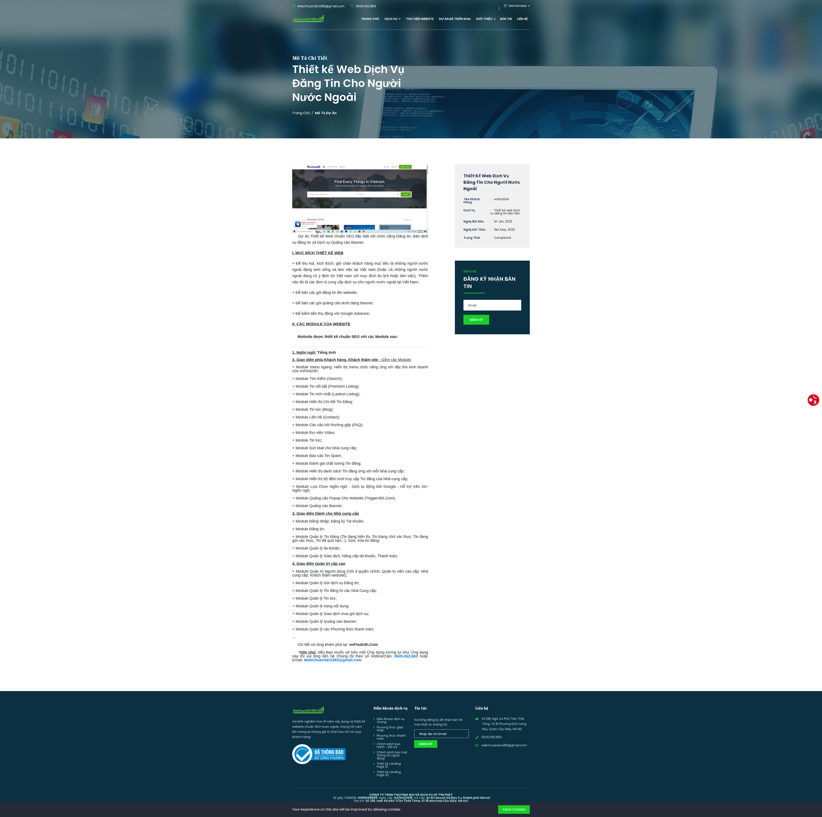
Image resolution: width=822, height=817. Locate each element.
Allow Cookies (514, 809)
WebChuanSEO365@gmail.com (333, 660)
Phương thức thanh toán (391, 737)
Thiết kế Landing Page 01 (389, 765)
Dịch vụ (391, 19)
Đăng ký (425, 744)
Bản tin (506, 19)
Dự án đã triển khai (455, 19)
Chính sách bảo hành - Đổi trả (388, 745)
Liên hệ (522, 19)
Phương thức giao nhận (390, 729)
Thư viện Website (420, 19)
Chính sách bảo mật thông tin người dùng (392, 755)
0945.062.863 (406, 656)
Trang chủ (370, 19)
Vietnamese (517, 5)
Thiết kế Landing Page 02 (389, 774)
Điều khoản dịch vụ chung (391, 720)
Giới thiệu (484, 19)
